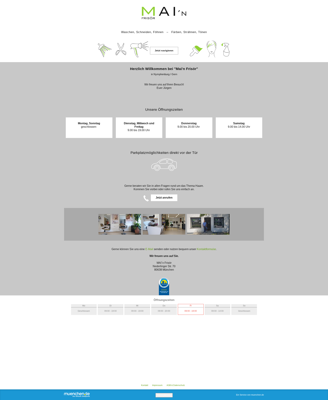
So (244, 305)
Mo (83, 305)
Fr (191, 305)
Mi (137, 305)
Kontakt (144, 385)
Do (164, 305)
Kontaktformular (206, 249)
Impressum (157, 385)
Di (111, 305)
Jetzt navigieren (164, 50)
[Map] (164, 351)
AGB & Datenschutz (176, 385)
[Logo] (164, 11)
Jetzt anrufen (164, 197)
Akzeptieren (164, 395)
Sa (217, 305)
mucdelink (164, 286)
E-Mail (149, 249)
